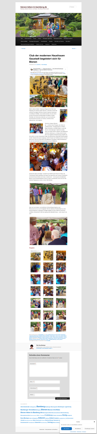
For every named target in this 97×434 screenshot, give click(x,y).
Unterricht (38, 422)
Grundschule (59, 415)
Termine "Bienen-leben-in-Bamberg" (56, 337)
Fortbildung (48, 415)
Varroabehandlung (44, 422)
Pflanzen (43, 420)
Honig (51, 335)
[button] (94, 421)
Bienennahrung (65, 412)
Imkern (51, 418)
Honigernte (69, 415)
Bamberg (41, 406)
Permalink (48, 340)
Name (32, 382)
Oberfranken (39, 420)
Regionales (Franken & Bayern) (43, 337)
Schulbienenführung (52, 339)
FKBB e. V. (38, 415)
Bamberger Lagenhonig (47, 38)
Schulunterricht (24, 422)
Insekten (57, 418)
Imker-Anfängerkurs (33, 418)
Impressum (84, 431)
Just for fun (58, 335)
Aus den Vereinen (57, 334)
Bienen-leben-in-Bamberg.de (48, 338)
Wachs (30, 338)
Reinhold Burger (49, 420)
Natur (47, 339)
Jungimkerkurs (62, 418)
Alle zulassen (66, 428)
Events (34, 38)
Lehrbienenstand (69, 418)
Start (22, 38)
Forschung (42, 415)
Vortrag (65, 337)
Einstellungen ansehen (89, 428)
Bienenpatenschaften (58, 38)
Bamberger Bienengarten (34, 41)
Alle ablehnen (78, 428)
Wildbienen (58, 422)
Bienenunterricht (33, 415)
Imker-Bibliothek (44, 41)
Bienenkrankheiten (56, 412)
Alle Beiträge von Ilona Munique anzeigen (44, 348)
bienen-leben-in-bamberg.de (34, 6)
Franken (54, 415)
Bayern (39, 410)
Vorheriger (23, 48)
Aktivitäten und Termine (59, 41)
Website (31, 394)
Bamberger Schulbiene (68, 38)
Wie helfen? (68, 41)
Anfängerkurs (33, 406)
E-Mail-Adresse (33, 388)
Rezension (56, 420)
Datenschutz (79, 431)
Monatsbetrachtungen (29, 420)
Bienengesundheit (47, 412)
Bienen (41, 338)
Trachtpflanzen (32, 422)
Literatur (23, 420)
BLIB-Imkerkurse (28, 38)
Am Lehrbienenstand (50, 334)
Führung (34, 339)
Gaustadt (38, 339)
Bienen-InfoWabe (24, 41)
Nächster (74, 48)
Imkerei (53, 335)
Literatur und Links (39, 44)
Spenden (51, 41)
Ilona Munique (44, 64)
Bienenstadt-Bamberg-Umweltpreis (27, 44)
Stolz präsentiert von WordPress (51, 429)
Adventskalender (25, 407)
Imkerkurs (47, 418)
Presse (39, 38)
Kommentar (32, 364)
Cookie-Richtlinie (73, 431)
